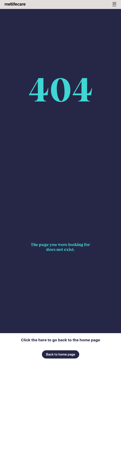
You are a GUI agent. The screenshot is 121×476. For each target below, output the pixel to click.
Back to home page (60, 354)
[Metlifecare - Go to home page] (15, 4)
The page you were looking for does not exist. (60, 247)
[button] (114, 4)
